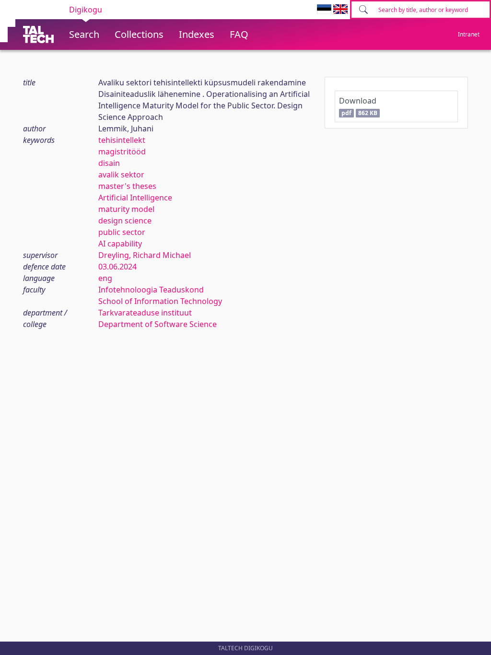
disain (109, 163)
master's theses (127, 186)
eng (105, 278)
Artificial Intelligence (135, 197)
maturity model (126, 209)
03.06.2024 (117, 266)
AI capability (120, 243)
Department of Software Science (157, 324)
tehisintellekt (121, 140)
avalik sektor (121, 174)
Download (358, 106)
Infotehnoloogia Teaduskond (151, 289)
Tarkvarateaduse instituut (145, 312)
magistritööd (122, 151)
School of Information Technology (160, 301)
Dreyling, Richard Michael (144, 255)
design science (125, 220)
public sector (121, 232)
